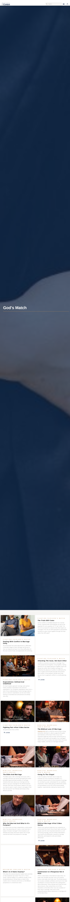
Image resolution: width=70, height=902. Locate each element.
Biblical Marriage (47, 725)
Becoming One (10, 869)
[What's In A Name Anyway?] (18, 855)
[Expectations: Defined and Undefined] (18, 666)
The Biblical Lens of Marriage (49, 729)
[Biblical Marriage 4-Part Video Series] (52, 805)
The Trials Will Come (46, 620)
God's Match (24, 639)
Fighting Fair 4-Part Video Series (16, 727)
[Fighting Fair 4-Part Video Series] (18, 711)
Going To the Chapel (46, 774)
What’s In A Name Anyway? (14, 872)
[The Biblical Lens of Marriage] (52, 711)
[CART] (67, 4)
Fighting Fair (10, 639)
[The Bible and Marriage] (18, 756)
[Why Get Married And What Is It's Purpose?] (18, 805)
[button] (63, 4)
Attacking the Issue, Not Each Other (52, 661)
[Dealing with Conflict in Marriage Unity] (18, 625)
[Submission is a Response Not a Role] (52, 855)
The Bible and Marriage (12, 774)
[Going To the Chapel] (52, 756)
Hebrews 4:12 (41, 731)
